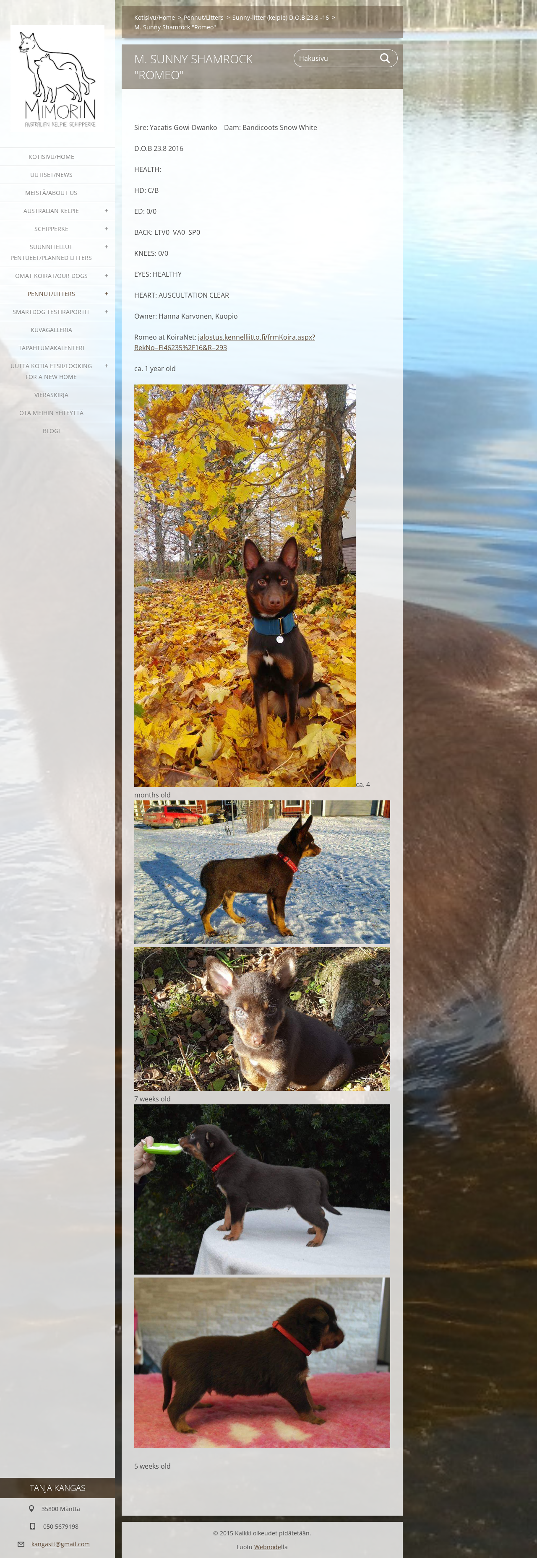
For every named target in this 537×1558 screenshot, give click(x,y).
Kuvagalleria (51, 330)
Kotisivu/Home (51, 157)
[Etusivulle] (57, 68)
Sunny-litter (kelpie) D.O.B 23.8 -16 (280, 17)
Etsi (385, 58)
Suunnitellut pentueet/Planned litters (51, 252)
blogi (51, 431)
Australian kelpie (51, 211)
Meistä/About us (51, 193)
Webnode (267, 1547)
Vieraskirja (51, 395)
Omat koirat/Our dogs (51, 276)
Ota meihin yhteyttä (51, 413)
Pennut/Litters (51, 294)
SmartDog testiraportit (51, 312)
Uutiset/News (51, 175)
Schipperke (51, 229)
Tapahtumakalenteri (51, 348)
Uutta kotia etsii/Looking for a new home (51, 371)
